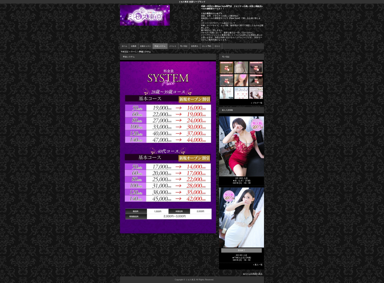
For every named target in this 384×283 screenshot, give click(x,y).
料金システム (160, 46)
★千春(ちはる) (238, 257)
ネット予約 (206, 46)
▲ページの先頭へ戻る (252, 274)
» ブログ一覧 (256, 103)
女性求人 (194, 46)
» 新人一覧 (257, 265)
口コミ (217, 46)
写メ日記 (183, 46)
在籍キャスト (145, 46)
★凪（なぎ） (238, 180)
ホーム (124, 46)
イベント (172, 46)
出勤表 (133, 46)
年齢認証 (125, 51)
